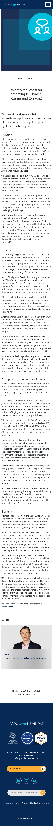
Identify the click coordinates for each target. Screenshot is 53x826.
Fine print (8, 803)
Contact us (15, 768)
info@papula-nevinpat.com (26, 758)
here (11, 606)
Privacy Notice (21, 803)
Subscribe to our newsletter (24, 792)
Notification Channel (39, 803)
